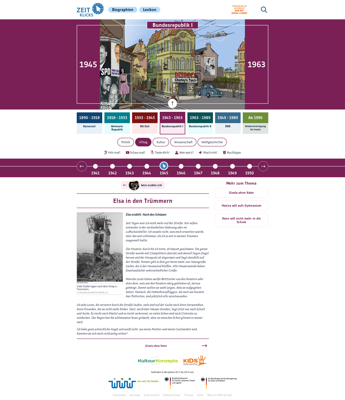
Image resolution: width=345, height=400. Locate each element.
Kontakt (135, 395)
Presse (188, 395)
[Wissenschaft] (220, 36)
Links (200, 395)
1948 (215, 173)
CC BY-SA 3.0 (102, 292)
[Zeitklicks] (90, 9)
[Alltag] (130, 78)
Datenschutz (171, 395)
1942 (112, 173)
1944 (146, 173)
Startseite (119, 395)
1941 (95, 173)
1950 (249, 173)
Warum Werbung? (219, 395)
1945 (164, 173)
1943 (129, 173)
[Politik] (117, 53)
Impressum (152, 395)
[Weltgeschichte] (117, 95)
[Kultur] (198, 77)
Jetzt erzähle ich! (151, 185)
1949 (232, 173)
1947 (198, 173)
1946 (181, 173)
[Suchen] (264, 9)
